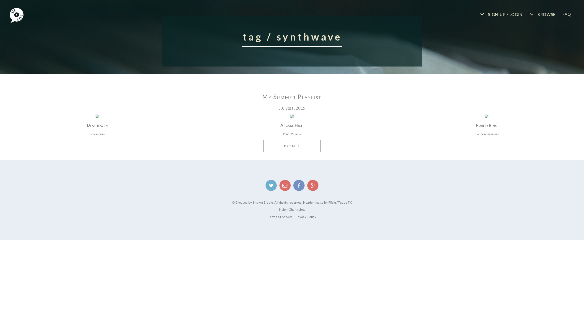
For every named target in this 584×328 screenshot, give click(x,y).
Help (282, 209)
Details (292, 146)
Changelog (297, 209)
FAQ (567, 14)
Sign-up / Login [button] (505, 14)
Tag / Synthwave (292, 37)
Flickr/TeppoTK (340, 202)
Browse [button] (545, 14)
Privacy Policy (305, 217)
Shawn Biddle (263, 202)
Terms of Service (280, 217)
